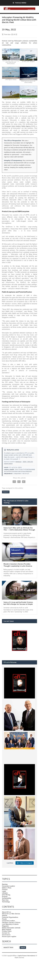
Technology (6, 902)
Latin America (9, 558)
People (4, 919)
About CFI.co (6, 912)
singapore (6, 492)
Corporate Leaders (8, 886)
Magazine (5, 926)
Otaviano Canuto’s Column (11, 922)
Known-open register (9, 936)
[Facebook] (14, 481)
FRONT (7, 596)
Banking (4, 884)
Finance (4, 889)
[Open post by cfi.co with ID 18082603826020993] (19, 843)
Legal (4, 891)
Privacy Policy (6, 931)
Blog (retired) (6, 929)
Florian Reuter (7, 280)
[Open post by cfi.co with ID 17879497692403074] (19, 715)
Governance (6, 935)
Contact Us (6, 933)
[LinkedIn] (23, 481)
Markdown (18, 461)
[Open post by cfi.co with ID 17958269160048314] (19, 779)
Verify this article (13, 450)
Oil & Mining (6, 895)
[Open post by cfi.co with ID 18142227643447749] (19, 811)
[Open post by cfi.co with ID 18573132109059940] (19, 747)
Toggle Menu (20, 3)
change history (8, 463)
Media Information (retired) (11, 928)
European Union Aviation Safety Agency (18, 126)
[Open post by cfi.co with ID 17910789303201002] (19, 683)
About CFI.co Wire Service (11, 914)
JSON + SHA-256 (28, 461)
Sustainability (6, 898)
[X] (18, 481)
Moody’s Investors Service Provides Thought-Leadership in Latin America (18, 565)
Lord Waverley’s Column (10, 924)
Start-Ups (5, 900)
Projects (5, 896)
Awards (4, 915)
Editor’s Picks (6, 888)
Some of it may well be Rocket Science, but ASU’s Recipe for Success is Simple (18, 603)
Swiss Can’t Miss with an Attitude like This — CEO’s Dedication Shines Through (19, 529)
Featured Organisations (10, 917)
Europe (6, 522)
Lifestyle (5, 893)
